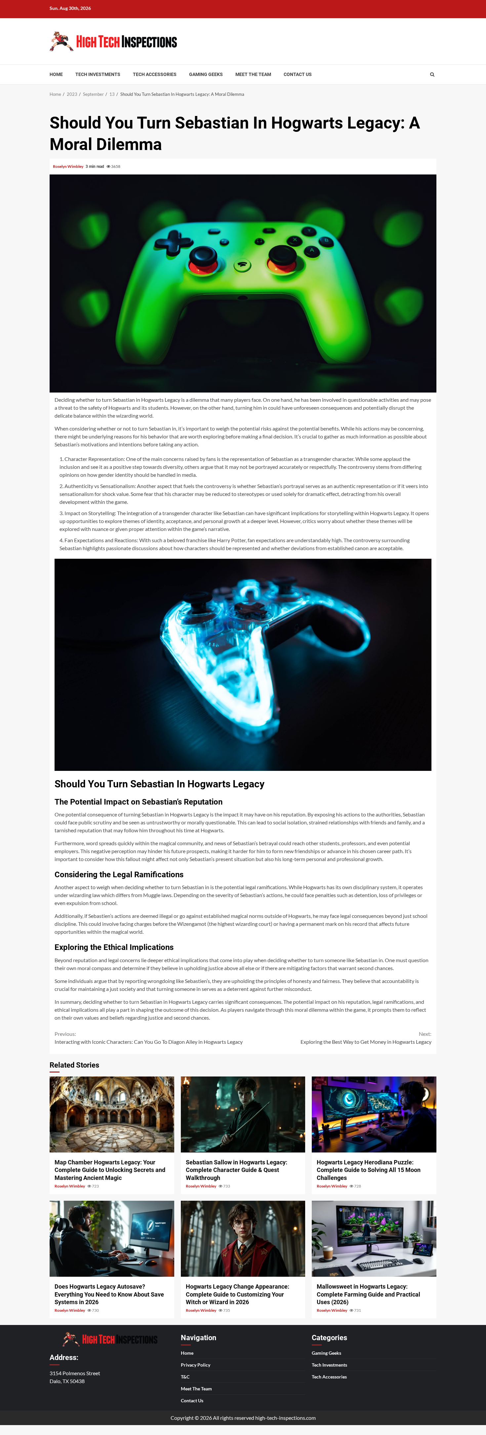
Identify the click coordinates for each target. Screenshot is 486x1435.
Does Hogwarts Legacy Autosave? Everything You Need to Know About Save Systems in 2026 (112, 1239)
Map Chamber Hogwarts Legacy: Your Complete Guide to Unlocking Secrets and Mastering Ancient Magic (112, 1114)
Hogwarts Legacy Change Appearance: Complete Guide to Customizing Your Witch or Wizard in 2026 (243, 1239)
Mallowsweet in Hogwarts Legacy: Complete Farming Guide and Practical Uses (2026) (374, 1239)
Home (56, 74)
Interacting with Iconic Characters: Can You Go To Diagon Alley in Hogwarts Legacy (149, 1038)
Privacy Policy (195, 1365)
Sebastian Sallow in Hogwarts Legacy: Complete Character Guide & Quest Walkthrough (243, 1114)
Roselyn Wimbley (68, 166)
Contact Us (298, 74)
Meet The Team (253, 74)
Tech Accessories (155, 74)
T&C (185, 1376)
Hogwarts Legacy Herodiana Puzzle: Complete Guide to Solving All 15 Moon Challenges (374, 1114)
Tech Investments (97, 74)
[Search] (432, 74)
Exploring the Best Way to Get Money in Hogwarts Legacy (366, 1038)
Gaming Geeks (206, 74)
